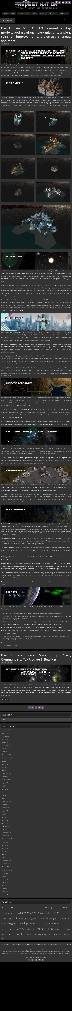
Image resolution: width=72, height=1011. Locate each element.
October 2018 (6, 736)
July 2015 (4, 786)
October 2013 (6, 836)
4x (5, 907)
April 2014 (5, 823)
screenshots (29, 934)
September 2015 (7, 780)
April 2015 (5, 792)
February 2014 (6, 829)
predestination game (63, 929)
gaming (29, 918)
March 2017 (5, 752)
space (50, 934)
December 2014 (7, 801)
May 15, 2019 (5, 44)
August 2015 (5, 783)
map (41, 924)
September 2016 (7, 758)
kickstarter (37, 924)
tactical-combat (63, 934)
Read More (5, 699)
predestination (45, 929)
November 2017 (6, 742)
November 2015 (6, 777)
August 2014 (5, 811)
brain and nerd (21, 908)
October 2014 (6, 808)
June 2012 (5, 879)
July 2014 (4, 814)
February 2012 (6, 892)
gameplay (21, 918)
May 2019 (5, 733)
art (12, 908)
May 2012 (5, 882)
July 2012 (4, 876)
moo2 (19, 929)
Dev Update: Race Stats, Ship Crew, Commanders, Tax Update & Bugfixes (36, 657)
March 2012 (5, 889)
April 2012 (5, 885)
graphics (37, 918)
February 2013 (6, 854)
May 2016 (5, 764)
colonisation (30, 908)
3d (2, 907)
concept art (41, 908)
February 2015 (6, 795)
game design (47, 912)
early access (11, 913)
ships (45, 935)
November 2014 (6, 805)
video (2, 938)
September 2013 (7, 839)
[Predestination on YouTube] (69, 2)
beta (15, 908)
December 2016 (7, 755)
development (59, 907)
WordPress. (42, 957)
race (2, 934)
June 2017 (5, 749)
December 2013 (7, 833)
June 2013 (5, 845)
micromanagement (8, 929)
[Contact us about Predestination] (66, 2)
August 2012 (5, 873)
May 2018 (5, 739)
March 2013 (5, 851)
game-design (34, 913)
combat (36, 908)
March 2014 (5, 826)
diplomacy (4, 913)
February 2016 (6, 770)
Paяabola (35, 957)
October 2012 (6, 867)
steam (55, 934)
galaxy (17, 913)
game (23, 913)
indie (45, 918)
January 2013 (5, 857)
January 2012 (5, 895)
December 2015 (7, 773)
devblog (48, 907)
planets (32, 929)
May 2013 (5, 848)
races (6, 934)
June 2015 (5, 789)
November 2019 (6, 730)
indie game (53, 918)
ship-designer (39, 935)
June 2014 (5, 817)
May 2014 (5, 820)
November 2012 (6, 864)
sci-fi (10, 934)
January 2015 (5, 798)
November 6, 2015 (7, 662)
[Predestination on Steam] (63, 2)
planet (26, 929)
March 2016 (5, 767)
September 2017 (7, 745)
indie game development (19, 923)
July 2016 (4, 761)
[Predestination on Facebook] (56, 2)
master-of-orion (51, 923)
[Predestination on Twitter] (59, 2)
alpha (9, 908)
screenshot (19, 934)
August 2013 (5, 842)
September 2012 (7, 870)
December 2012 (7, 861)
